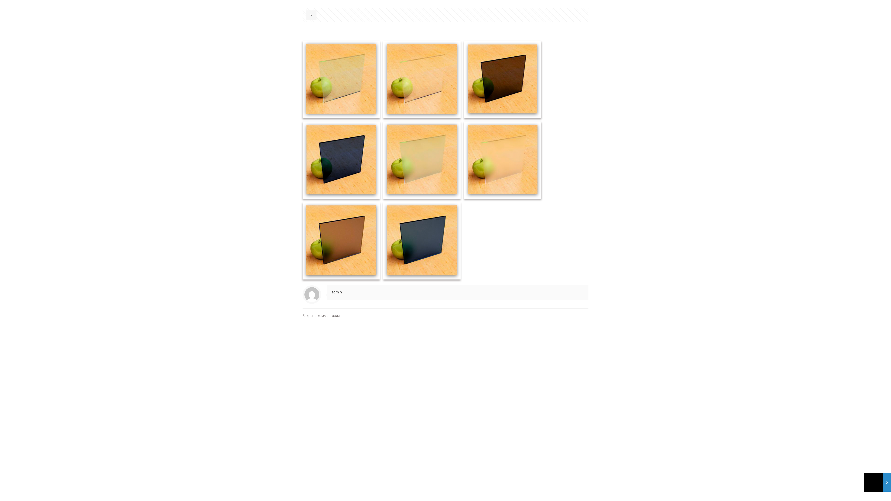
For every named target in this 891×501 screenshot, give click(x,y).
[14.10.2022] (877, 482)
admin (337, 292)
